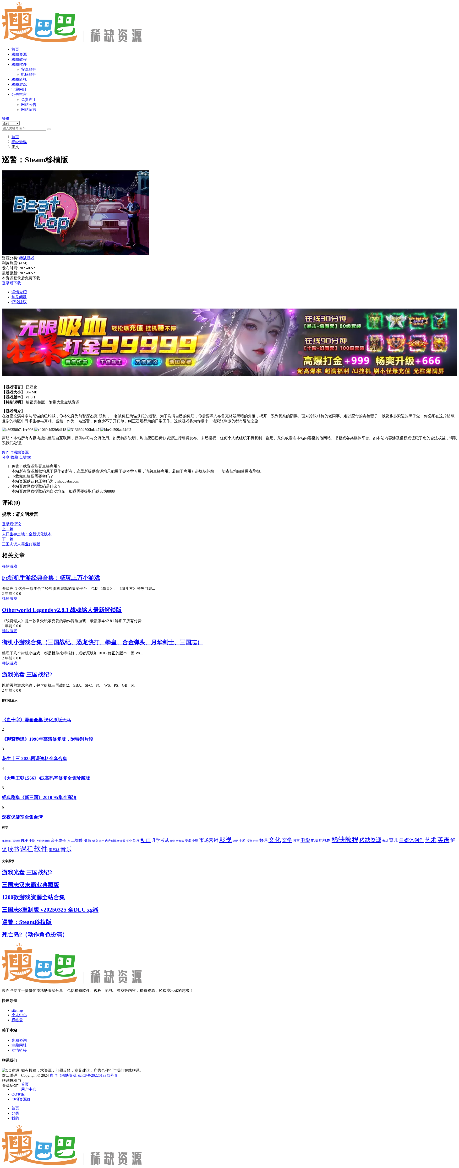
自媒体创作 (411, 840)
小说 (195, 840)
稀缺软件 (19, 64)
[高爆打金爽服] (229, 379)
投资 (249, 840)
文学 (287, 840)
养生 (101, 840)
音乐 (65, 849)
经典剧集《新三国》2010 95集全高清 (39, 797)
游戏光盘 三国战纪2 (27, 674)
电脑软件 (28, 74)
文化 (274, 839)
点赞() (25, 457)
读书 (13, 849)
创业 (129, 840)
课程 (26, 849)
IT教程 (15, 840)
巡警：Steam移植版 (27, 922)
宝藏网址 (19, 89)
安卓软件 (28, 69)
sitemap (17, 1010)
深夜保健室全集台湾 (22, 817)
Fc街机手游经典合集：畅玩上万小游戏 (51, 578)
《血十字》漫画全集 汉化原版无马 (36, 719)
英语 (443, 839)
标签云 (17, 1020)
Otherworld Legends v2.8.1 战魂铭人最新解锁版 (62, 610)
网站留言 (28, 110)
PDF (24, 840)
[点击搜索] (49, 129)
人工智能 (75, 840)
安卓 (188, 840)
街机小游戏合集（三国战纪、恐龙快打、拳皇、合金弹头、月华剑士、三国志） (102, 642)
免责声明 (28, 100)
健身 (95, 840)
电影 (305, 840)
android (6, 840)
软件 (41, 849)
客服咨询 (19, 1040)
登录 (6, 118)
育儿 (393, 840)
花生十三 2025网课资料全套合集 (34, 758)
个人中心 (19, 1015)
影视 (225, 839)
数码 (263, 840)
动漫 (136, 840)
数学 (255, 841)
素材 (385, 840)
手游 (242, 840)
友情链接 (19, 1050)
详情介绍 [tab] (19, 292)
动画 (146, 840)
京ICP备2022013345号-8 (97, 1075)
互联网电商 (43, 840)
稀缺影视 (19, 79)
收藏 (14, 457)
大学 (172, 840)
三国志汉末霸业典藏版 (30, 885)
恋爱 (235, 840)
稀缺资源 (19, 54)
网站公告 (28, 105)
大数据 (180, 841)
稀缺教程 (19, 59)
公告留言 (19, 94)
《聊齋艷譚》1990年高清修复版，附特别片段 (47, 739)
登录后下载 (11, 283)
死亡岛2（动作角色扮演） (35, 934)
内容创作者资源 (115, 840)
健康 (87, 840)
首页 (15, 49)
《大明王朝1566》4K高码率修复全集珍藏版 (46, 778)
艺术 (431, 840)
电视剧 (325, 840)
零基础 (54, 850)
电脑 (314, 840)
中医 (32, 840)
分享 (6, 457)
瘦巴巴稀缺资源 (63, 1075)
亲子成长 (58, 840)
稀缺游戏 (19, 84)
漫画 (296, 840)
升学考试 (160, 840)
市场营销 (208, 840)
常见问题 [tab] (19, 297)
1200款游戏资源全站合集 (33, 897)
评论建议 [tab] (19, 302)
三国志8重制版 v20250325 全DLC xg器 (50, 910)
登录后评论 (11, 524)
